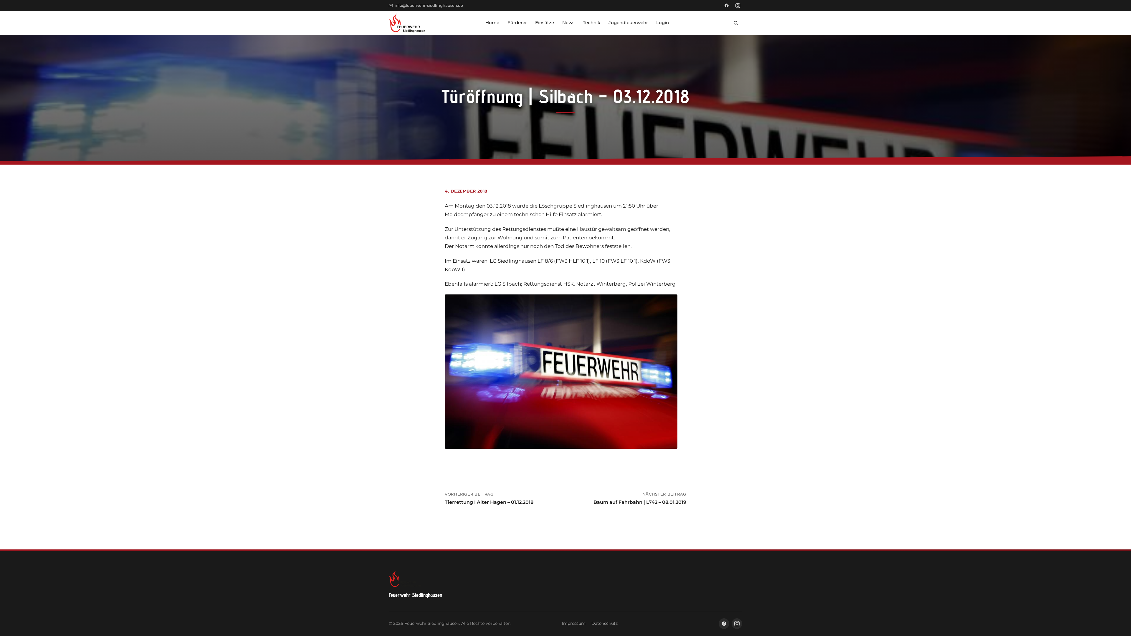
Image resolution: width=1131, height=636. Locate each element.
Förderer (517, 22)
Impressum (574, 623)
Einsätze (544, 22)
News (568, 22)
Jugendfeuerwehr (628, 22)
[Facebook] (726, 5)
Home (492, 22)
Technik (591, 22)
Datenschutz (604, 623)
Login (662, 22)
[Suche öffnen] (735, 22)
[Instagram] (737, 5)
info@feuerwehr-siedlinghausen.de (429, 5)
